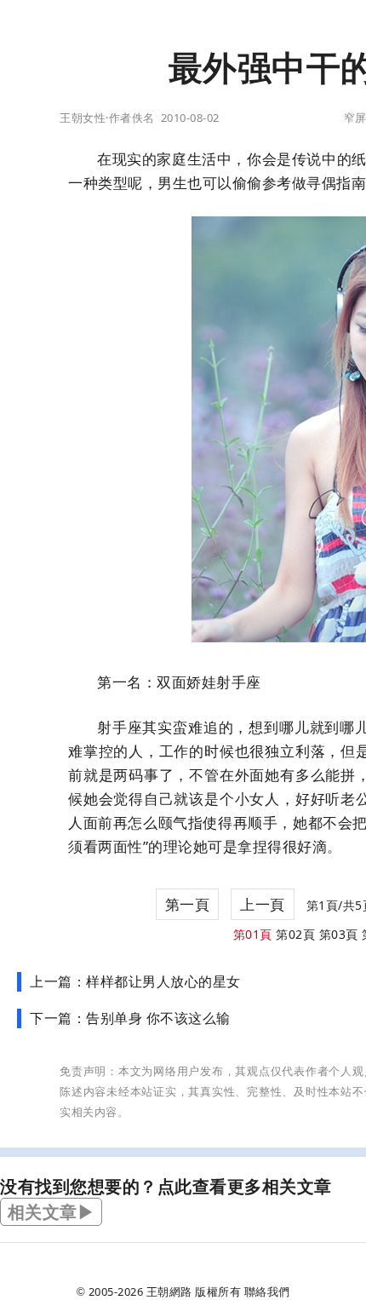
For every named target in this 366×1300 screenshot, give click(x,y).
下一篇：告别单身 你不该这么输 (130, 1018)
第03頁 (338, 934)
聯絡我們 (267, 1291)
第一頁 (187, 904)
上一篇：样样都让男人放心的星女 (135, 981)
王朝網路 (169, 1291)
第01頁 (252, 934)
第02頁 (295, 934)
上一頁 (262, 904)
